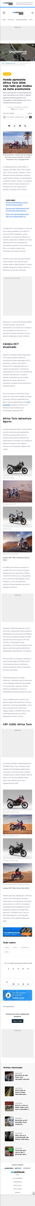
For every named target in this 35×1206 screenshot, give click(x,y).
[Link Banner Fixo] (17, 932)
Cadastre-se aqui (18, 998)
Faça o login (17, 1021)
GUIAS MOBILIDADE (21, 19)
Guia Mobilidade (17, 1178)
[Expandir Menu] (4, 13)
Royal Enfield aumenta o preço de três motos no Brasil (17, 204)
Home (2, 63)
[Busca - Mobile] (31, 12)
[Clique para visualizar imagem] (17, 466)
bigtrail (7, 947)
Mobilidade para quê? (10, 63)
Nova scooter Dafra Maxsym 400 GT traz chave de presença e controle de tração (17, 209)
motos (6, 952)
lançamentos (25, 947)
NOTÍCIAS (11, 19)
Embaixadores (17, 1182)
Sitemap (17, 1192)
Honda (15, 947)
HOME (3, 19)
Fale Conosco (17, 1189)
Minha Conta (17, 1185)
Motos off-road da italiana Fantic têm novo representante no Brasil (17, 215)
